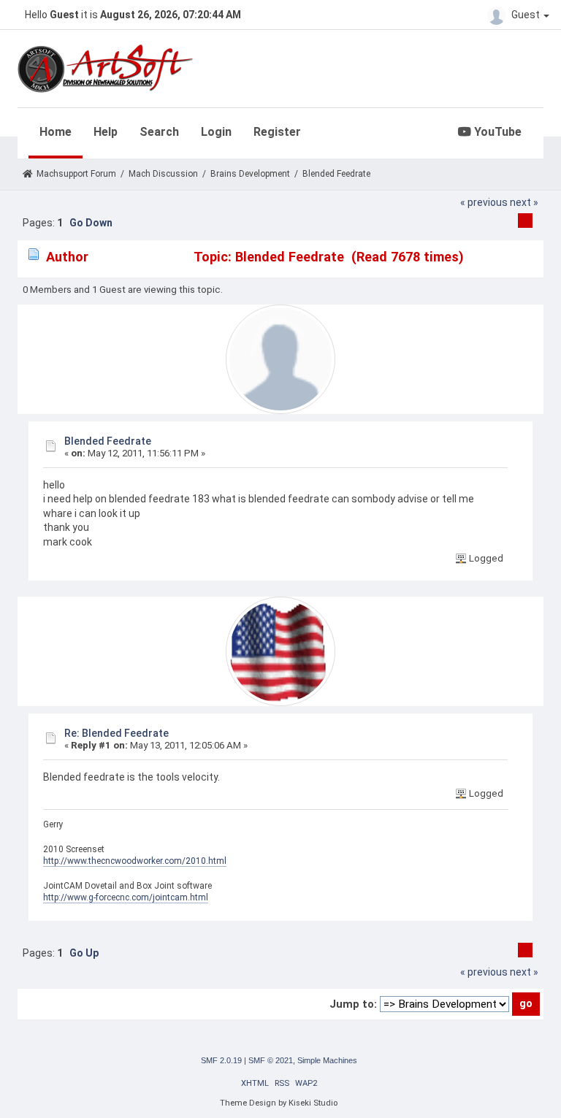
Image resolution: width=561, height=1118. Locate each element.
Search (159, 132)
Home (55, 132)
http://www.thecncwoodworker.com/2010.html (134, 861)
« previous (484, 202)
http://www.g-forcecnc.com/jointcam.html (125, 897)
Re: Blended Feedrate (116, 733)
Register (277, 132)
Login (216, 132)
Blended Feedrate (107, 441)
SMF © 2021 (270, 1060)
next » (524, 202)
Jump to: (353, 1004)
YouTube (496, 132)
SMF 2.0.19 (221, 1060)
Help (106, 132)
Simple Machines (327, 1060)
